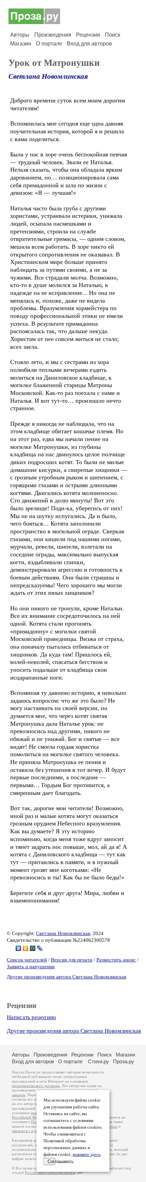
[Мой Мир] (32, 948)
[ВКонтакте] (18, 948)
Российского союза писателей (50, 1173)
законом (18, 1095)
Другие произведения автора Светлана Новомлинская (66, 976)
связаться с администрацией (35, 1131)
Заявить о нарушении (31, 966)
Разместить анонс (116, 959)
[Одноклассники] (25, 948)
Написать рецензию (31, 1017)
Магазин (20, 43)
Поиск (112, 35)
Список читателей (27, 959)
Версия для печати (71, 959)
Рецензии (88, 35)
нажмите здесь (87, 1154)
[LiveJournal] (39, 948)
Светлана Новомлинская (48, 76)
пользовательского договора (36, 1086)
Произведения (52, 35)
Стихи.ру (98, 1061)
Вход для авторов (89, 43)
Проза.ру (123, 1061)
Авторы (20, 35)
